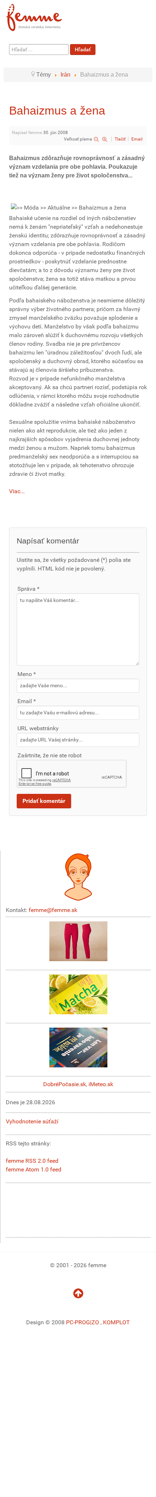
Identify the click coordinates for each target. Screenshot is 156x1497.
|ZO (95, 1322)
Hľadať (83, 49)
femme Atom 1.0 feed (33, 1169)
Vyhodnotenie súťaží (32, 1121)
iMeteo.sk (101, 1084)
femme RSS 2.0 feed (32, 1160)
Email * (26, 701)
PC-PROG (78, 1322)
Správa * (28, 588)
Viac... (17, 491)
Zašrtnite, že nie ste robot (49, 755)
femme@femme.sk (53, 910)
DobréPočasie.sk (64, 1084)
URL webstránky (38, 728)
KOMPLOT (116, 1322)
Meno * (26, 674)
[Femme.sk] (42, 15)
